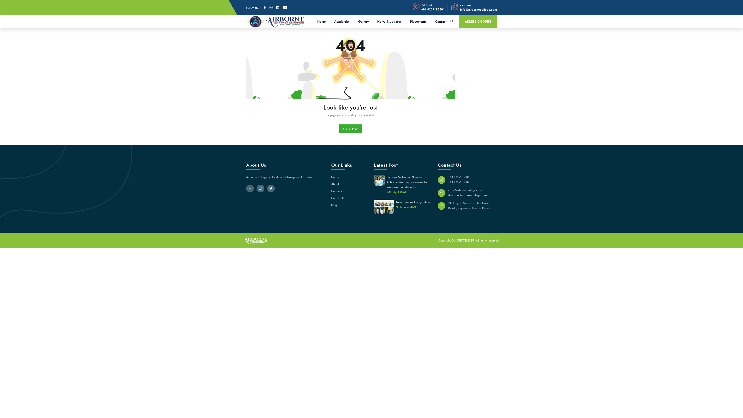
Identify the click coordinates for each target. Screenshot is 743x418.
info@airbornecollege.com (478, 9)
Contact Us (338, 198)
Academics (342, 21)
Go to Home (350, 128)
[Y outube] (285, 7)
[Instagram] (271, 7)
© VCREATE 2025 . (463, 240)
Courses (336, 191)
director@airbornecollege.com (467, 195)
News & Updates (389, 21)
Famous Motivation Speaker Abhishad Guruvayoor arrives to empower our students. (407, 182)
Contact (441, 21)
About (335, 184)
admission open (478, 21)
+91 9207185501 (433, 9)
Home (321, 21)
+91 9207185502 (458, 182)
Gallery (363, 21)
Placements (418, 21)
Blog (334, 205)
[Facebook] (265, 7)
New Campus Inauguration (413, 202)
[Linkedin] (277, 7)
